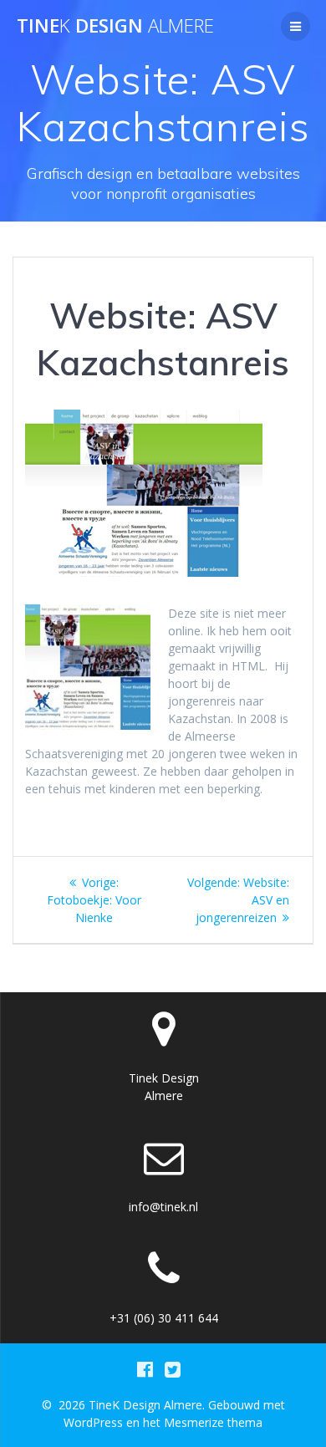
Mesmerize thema (213, 1422)
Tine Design (115, 26)
